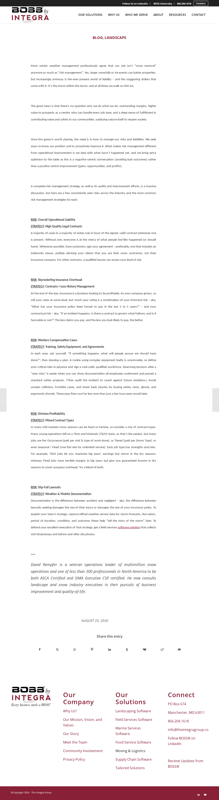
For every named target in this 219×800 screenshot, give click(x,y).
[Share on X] (57, 649)
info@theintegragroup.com (190, 729)
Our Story (71, 733)
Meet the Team (75, 742)
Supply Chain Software (133, 759)
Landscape (115, 37)
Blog (98, 37)
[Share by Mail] (179, 649)
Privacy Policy (74, 759)
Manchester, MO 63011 (186, 712)
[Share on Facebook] (40, 649)
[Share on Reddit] (162, 649)
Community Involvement (83, 750)
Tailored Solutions (130, 768)
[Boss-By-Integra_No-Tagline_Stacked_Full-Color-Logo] (30, 14)
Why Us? (70, 711)
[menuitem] (135, 4)
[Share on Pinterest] (92, 649)
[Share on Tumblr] (127, 649)
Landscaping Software (133, 711)
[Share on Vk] (144, 649)
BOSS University (163, 3)
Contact (201, 3)
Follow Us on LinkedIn (135, 3)
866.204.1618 (184, 3)
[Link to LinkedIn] (198, 794)
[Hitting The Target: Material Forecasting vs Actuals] (3, 400)
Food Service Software (133, 742)
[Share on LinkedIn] (109, 649)
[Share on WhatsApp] (74, 649)
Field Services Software (133, 719)
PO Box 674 (177, 704)
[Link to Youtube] (205, 794)
